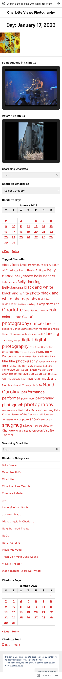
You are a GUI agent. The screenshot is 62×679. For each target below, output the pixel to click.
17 (13, 231)
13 (36, 226)
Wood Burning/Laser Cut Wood (21, 570)
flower (42, 361)
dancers (7, 328)
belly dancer (44, 276)
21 (43, 231)
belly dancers (9, 282)
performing (44, 398)
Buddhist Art (10, 304)
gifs (4, 500)
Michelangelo (14, 379)
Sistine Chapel (45, 420)
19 (28, 231)
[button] (23, 98)
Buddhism (44, 299)
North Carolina (11, 542)
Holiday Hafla (15, 366)
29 (51, 237)
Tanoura (37, 425)
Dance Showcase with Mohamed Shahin (36, 328)
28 (43, 237)
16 (6, 231)
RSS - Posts (12, 644)
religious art (46, 414)
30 (6, 242)
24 (13, 237)
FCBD (31, 351)
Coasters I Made (12, 493)
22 (51, 231)
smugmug (12, 425)
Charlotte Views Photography (31, 12)
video (18, 431)
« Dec (5, 251)
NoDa (37, 385)
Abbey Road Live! (14, 264)
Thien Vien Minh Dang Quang (20, 556)
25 (21, 237)
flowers (50, 361)
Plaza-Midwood (10, 410)
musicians (49, 378)
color (54, 309)
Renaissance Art (9, 420)
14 (43, 226)
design (17, 341)
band (22, 270)
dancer (49, 323)
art (46, 264)
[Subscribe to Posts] (3, 644)
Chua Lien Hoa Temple (36, 310)
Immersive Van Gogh (15, 369)
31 (13, 242)
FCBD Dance (18, 356)
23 (6, 237)
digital (27, 339)
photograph (12, 404)
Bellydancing (12, 287)
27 (36, 237)
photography (39, 404)
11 (21, 226)
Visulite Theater (11, 563)
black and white (38, 287)
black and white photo (21, 293)
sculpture (23, 419)
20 (36, 231)
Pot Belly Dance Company (35, 410)
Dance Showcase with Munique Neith (22, 334)
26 (28, 237)
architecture (35, 264)
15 (51, 226)
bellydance (23, 276)
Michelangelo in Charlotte (18, 521)
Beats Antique (36, 270)
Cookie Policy (16, 665)
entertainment (12, 351)
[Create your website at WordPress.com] (31, 3)
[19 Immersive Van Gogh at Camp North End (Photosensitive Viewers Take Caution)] (10, 42)
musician (34, 378)
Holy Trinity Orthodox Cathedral (37, 366)
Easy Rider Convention (41, 347)
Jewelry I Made (11, 514)
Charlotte (12, 309)
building (22, 304)
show (34, 419)
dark (4, 340)
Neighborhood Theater (17, 385)
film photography (23, 361)
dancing (51, 333)
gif (56, 361)
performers (28, 398)
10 (13, 226)
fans (25, 352)
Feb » (15, 251)
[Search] (57, 175)
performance (33, 392)
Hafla (5, 365)
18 (21, 231)
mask (4, 379)
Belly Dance (9, 465)
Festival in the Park (43, 356)
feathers (28, 357)
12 (28, 226)
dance (36, 323)
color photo (11, 317)
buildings (31, 304)
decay (10, 341)
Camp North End (48, 304)
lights (54, 374)
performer (11, 398)
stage (27, 425)
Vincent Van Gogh (32, 430)
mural (23, 379)
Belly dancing (29, 281)
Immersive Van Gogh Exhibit (33, 373)
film (5, 361)
